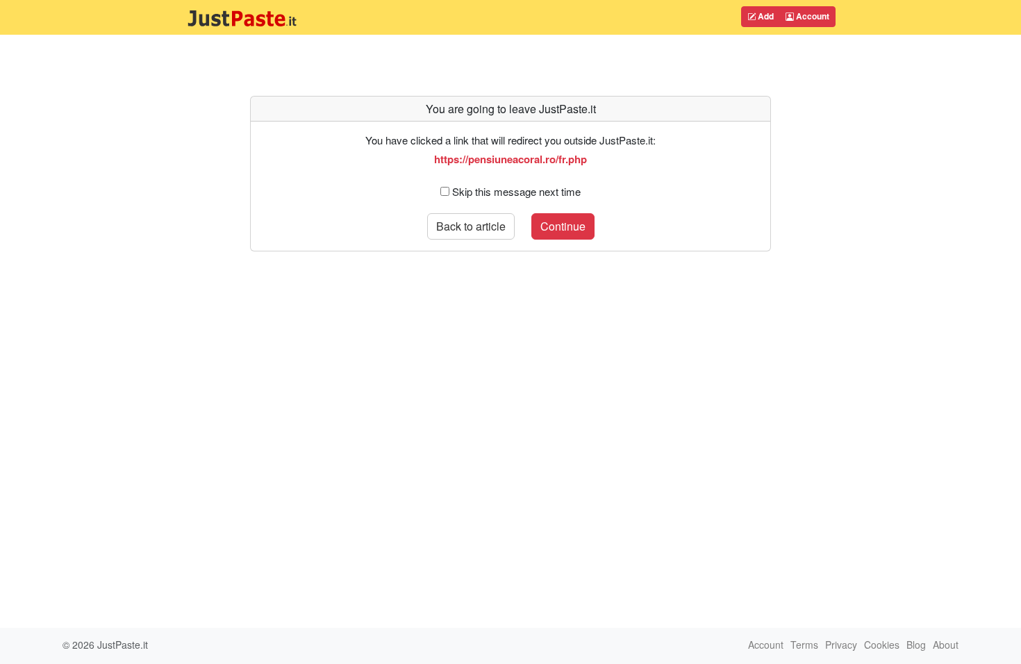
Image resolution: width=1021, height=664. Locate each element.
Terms (804, 644)
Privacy (841, 644)
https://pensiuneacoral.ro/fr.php (510, 159)
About (945, 644)
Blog (916, 644)
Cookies (881, 644)
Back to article (471, 226)
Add (765, 16)
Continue (563, 226)
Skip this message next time (516, 191)
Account (811, 16)
